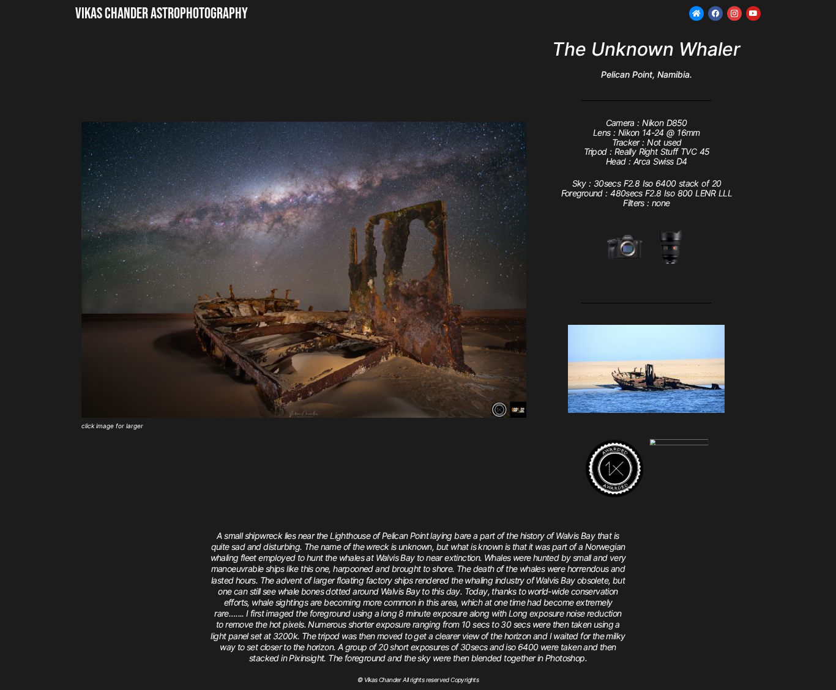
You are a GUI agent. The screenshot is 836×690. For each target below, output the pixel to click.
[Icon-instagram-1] (734, 13)
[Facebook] (715, 13)
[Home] (696, 13)
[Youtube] (753, 13)
